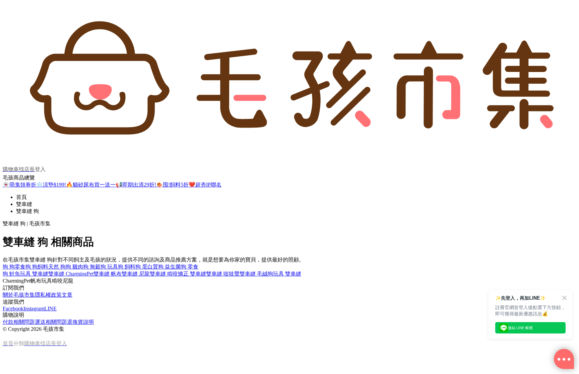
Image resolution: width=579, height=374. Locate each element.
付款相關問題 (19, 322)
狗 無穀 (92, 267)
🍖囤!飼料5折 (172, 185)
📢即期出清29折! (136, 185)
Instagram (33, 308)
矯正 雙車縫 (192, 274)
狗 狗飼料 (36, 267)
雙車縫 (24, 204)
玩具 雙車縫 (34, 274)
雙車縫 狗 (27, 211)
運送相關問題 (51, 322)
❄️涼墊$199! (51, 185)
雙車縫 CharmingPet (70, 274)
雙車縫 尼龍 (136, 274)
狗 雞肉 (74, 267)
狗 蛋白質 (146, 267)
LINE (50, 308)
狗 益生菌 (169, 267)
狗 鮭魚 (11, 274)
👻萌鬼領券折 (19, 185)
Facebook (13, 308)
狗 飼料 (126, 267)
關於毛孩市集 (19, 295)
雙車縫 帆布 (107, 274)
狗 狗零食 (14, 267)
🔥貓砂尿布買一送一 (91, 185)
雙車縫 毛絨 (254, 274)
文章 (67, 295)
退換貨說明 (80, 322)
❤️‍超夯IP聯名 (205, 185)
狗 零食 (189, 267)
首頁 (21, 197)
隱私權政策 (48, 295)
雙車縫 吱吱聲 (223, 274)
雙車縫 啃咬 (164, 274)
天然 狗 (57, 267)
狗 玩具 (109, 267)
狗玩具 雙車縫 (284, 274)
